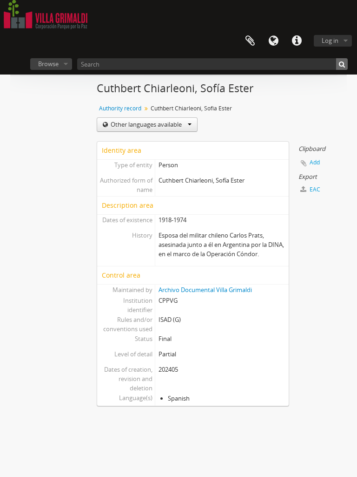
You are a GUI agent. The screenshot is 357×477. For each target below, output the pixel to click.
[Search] (342, 64)
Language (273, 41)
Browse (48, 64)
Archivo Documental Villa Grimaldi (205, 290)
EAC (314, 189)
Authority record (120, 108)
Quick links (296, 41)
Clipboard (250, 41)
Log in (330, 40)
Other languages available (146, 124)
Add (315, 162)
